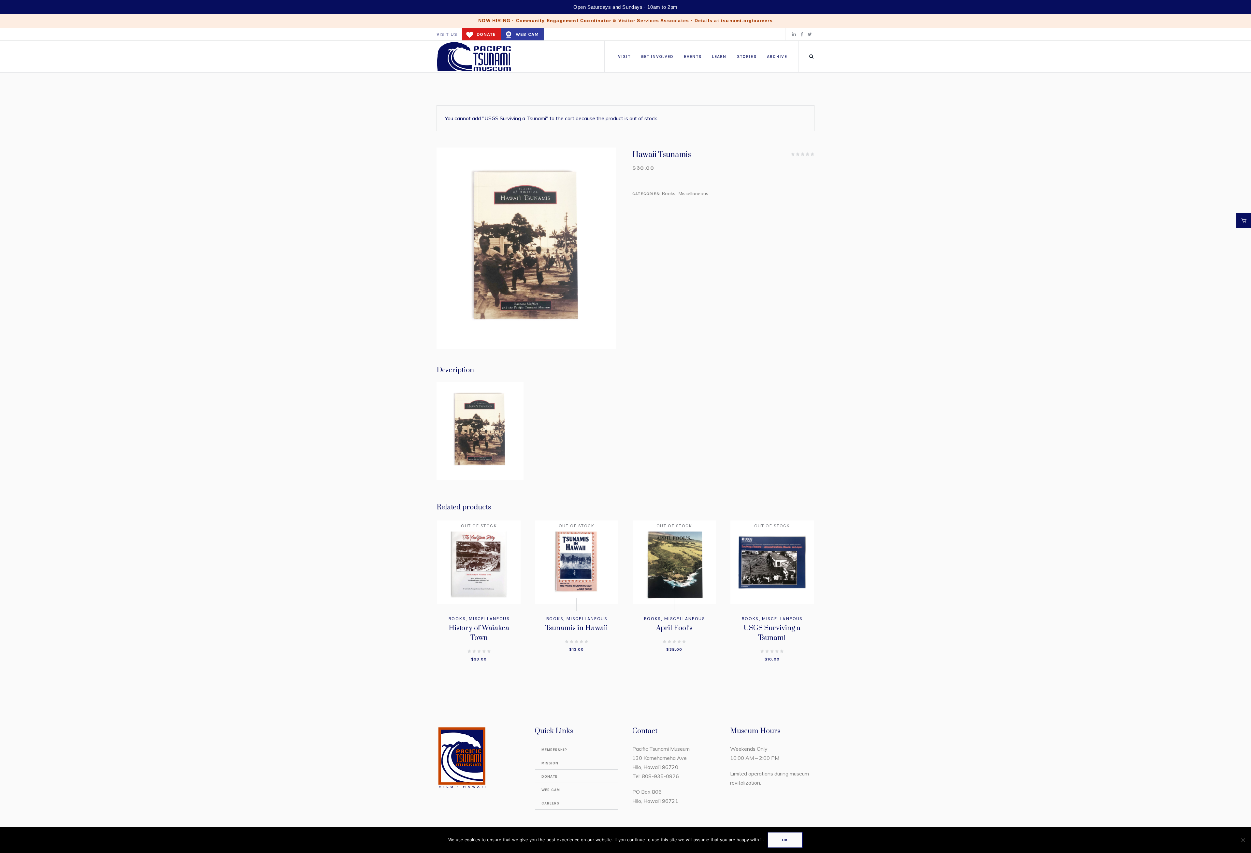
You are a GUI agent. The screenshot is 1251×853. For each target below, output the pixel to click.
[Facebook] (801, 34)
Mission (550, 763)
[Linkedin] (794, 34)
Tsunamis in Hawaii (576, 628)
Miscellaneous (693, 193)
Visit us (447, 34)
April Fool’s (674, 628)
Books (668, 193)
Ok (785, 840)
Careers (550, 803)
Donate (486, 34)
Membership (554, 750)
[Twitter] (809, 34)
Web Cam (527, 34)
